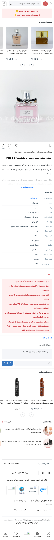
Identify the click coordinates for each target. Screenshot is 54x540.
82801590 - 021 (12, 463)
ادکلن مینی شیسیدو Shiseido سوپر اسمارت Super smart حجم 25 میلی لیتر (42, 53)
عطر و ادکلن (17, 152)
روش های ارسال (20, 500)
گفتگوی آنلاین (18, 472)
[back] (51, 3)
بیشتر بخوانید (28, 187)
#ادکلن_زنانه (47, 338)
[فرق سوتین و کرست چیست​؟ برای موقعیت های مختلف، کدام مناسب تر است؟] (48, 443)
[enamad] (11, 490)
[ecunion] (21, 490)
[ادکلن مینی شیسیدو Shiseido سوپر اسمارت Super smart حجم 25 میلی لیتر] (42, 38)
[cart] (4, 3)
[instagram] (49, 473)
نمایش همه (8, 422)
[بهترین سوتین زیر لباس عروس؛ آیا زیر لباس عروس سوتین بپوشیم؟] (48, 431)
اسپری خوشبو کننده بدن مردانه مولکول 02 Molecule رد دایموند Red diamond (17, 403)
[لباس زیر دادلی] (45, 3)
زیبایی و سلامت (29, 152)
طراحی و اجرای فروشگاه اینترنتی (27, 523)
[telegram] (42, 473)
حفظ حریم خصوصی (44, 510)
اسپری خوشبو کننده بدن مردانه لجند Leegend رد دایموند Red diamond (42, 403)
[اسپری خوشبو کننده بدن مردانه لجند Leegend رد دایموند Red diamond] (42, 387)
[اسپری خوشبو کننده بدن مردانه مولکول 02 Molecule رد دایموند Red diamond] (17, 387)
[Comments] (9, 145)
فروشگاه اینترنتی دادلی (44, 152)
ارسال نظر (7, 363)
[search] (11, 3)
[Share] (15, 145)
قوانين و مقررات (19, 510)
